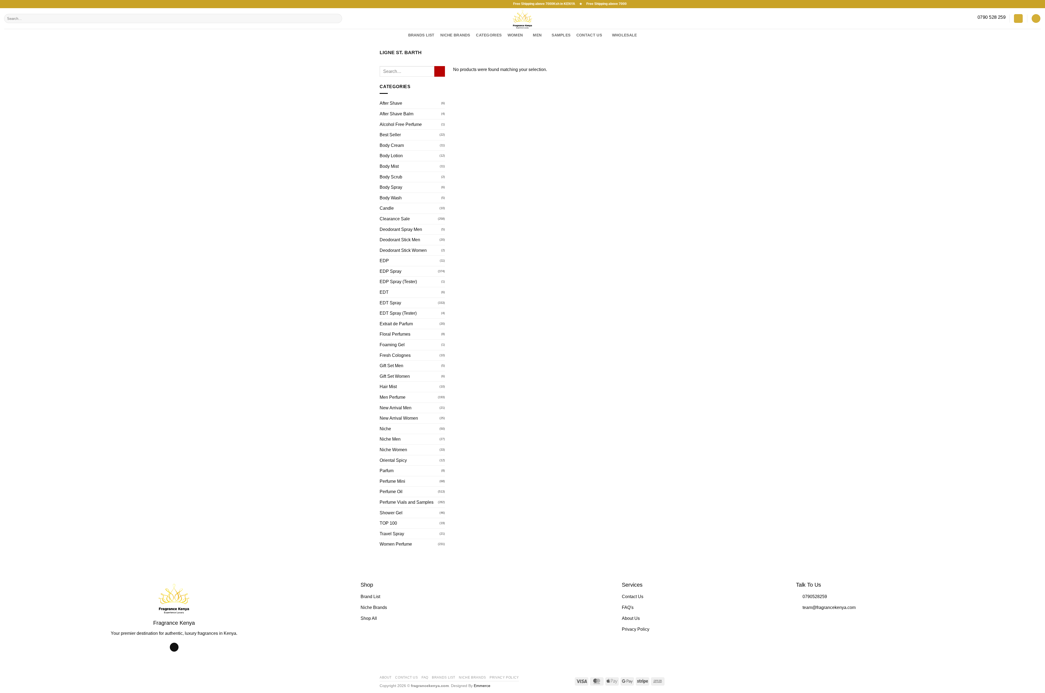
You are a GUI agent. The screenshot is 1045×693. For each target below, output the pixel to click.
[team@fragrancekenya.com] (1038, 35)
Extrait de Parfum (396, 323)
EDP (384, 260)
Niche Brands (472, 677)
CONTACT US (406, 677)
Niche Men (390, 439)
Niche (385, 428)
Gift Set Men (391, 365)
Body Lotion (391, 155)
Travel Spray (392, 533)
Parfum (387, 470)
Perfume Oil (391, 491)
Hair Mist (388, 386)
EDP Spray (390, 271)
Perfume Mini (392, 481)
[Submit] (336, 18)
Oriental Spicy (393, 460)
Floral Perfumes (395, 334)
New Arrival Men (395, 408)
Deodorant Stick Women (403, 250)
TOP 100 (388, 523)
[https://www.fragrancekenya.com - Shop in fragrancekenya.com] (522, 18)
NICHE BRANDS (455, 35)
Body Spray (391, 187)
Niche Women (393, 449)
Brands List (421, 35)
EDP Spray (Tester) (398, 281)
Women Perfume (396, 544)
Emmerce (482, 685)
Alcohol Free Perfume (401, 124)
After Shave (391, 103)
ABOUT (386, 677)
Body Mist (389, 166)
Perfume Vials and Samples (407, 502)
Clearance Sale (395, 218)
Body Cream (392, 145)
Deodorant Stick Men (400, 239)
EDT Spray (390, 303)
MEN (537, 35)
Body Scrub (391, 177)
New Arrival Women (399, 418)
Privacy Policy (504, 677)
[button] (1018, 18)
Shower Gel (391, 513)
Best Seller (390, 134)
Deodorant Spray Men (401, 229)
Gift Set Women (395, 376)
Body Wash (391, 198)
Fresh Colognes (395, 355)
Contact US (589, 35)
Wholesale (624, 35)
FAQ (425, 677)
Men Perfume (392, 397)
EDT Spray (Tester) (398, 313)
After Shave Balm (396, 114)
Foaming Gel (392, 344)
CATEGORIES (489, 35)
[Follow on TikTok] (174, 647)
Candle (387, 208)
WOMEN (515, 35)
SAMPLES (561, 35)
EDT (384, 292)
